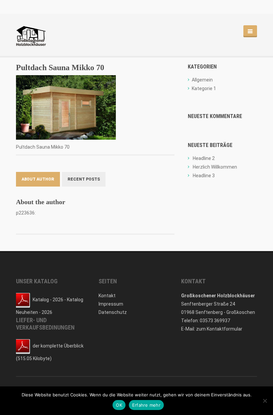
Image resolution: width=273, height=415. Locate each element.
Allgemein (202, 79)
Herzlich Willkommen (215, 167)
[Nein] (264, 400)
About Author (38, 179)
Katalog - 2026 (48, 299)
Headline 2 (204, 158)
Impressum (111, 304)
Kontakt (107, 295)
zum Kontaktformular (219, 329)
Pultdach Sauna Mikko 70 (60, 67)
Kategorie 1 (204, 88)
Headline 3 (204, 175)
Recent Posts (84, 179)
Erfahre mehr (146, 405)
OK (119, 405)
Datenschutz (113, 312)
